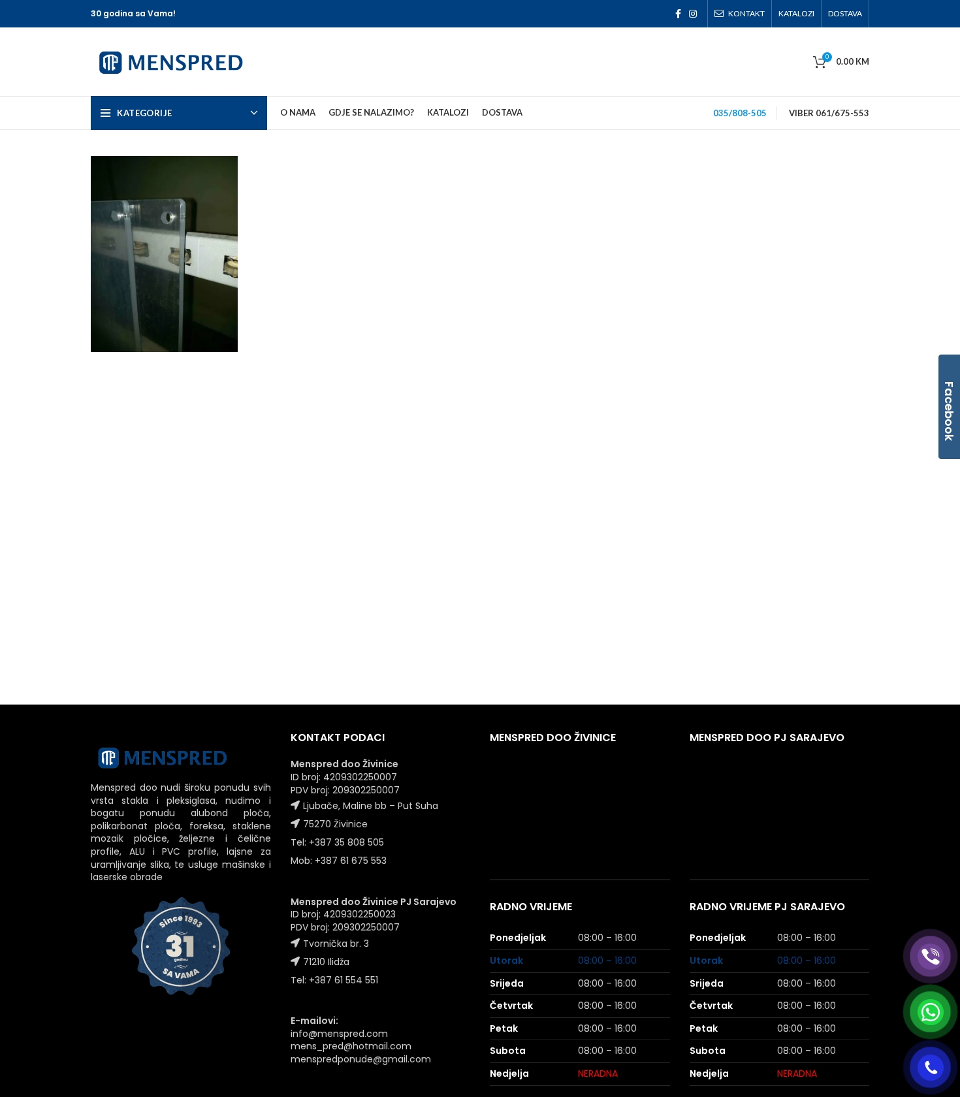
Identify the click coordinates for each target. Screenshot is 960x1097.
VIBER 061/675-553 (829, 113)
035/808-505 (740, 113)
